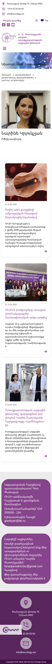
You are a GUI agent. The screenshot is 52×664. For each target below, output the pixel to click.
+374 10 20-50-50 (15, 8)
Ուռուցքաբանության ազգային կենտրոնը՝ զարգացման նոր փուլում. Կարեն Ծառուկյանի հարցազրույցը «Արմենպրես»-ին (25, 417)
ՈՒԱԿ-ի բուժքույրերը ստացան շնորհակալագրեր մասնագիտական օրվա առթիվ (26, 313)
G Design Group (40, 662)
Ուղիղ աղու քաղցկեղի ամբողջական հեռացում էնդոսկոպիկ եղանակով (21, 213)
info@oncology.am (15, 13)
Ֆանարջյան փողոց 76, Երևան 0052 (25, 3)
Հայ (46, 20)
